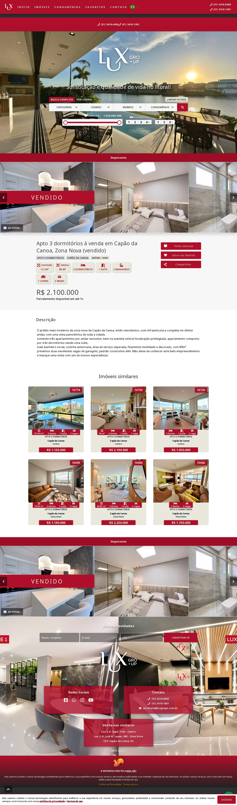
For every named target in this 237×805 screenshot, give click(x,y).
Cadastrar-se (181, 637)
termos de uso (75, 801)
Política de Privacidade (110, 784)
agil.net (131, 770)
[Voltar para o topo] (8, 789)
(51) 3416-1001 (130, 24)
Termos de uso (130, 784)
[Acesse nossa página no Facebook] (66, 700)
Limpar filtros (176, 99)
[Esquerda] (3, 197)
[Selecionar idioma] (134, 7)
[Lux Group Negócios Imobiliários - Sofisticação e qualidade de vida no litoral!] (118, 60)
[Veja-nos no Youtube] (90, 700)
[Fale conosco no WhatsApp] (74, 700)
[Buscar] (182, 107)
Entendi (226, 799)
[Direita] (233, 197)
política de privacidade (52, 801)
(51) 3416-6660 (109, 24)
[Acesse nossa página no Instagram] (82, 700)
